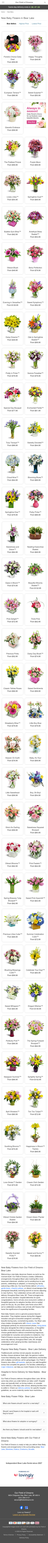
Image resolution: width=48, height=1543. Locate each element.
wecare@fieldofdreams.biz (24, 1500)
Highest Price (24, 23)
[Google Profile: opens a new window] (26, 1507)
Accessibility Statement (36, 1534)
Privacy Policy (21, 1534)
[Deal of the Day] (35, 116)
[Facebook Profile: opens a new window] (21, 1507)
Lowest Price (36, 23)
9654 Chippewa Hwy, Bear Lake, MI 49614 (24, 1495)
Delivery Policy (24, 1537)
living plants (41, 1325)
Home (3, 12)
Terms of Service (8, 1534)
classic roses (31, 1323)
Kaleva (16, 1449)
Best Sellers (11, 23)
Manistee (9, 1449)
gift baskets (20, 1362)
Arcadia (31, 1449)
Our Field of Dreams (24, 2)
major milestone (7, 1367)
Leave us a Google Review (24, 1514)
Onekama (23, 1449)
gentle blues (5, 1288)
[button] (43, 1538)
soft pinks (40, 1286)
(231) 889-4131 (24, 1497)
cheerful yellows (17, 1288)
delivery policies (24, 1388)
